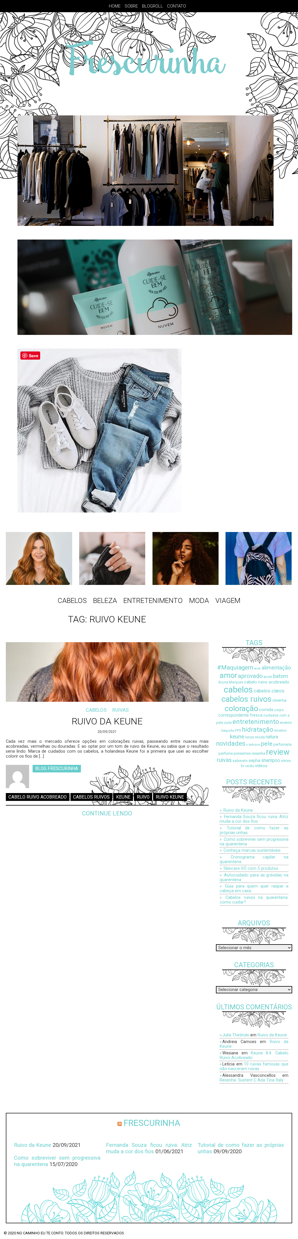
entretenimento (256, 722)
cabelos (238, 690)
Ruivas (120, 710)
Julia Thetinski (235, 1035)
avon (268, 676)
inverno (280, 730)
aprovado (250, 675)
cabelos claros (269, 691)
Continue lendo (107, 813)
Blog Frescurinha (56, 768)
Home (114, 6)
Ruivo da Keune (107, 721)
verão (249, 766)
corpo (278, 710)
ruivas (224, 760)
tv (242, 765)
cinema (279, 700)
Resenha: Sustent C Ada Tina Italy (251, 1080)
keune (123, 796)
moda (260, 737)
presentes (242, 753)
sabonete (240, 761)
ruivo (143, 796)
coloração (241, 708)
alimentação (276, 668)
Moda (199, 601)
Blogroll (152, 6)
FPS (238, 731)
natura (272, 737)
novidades (230, 743)
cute (228, 722)
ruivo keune (170, 796)
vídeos (261, 765)
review (278, 752)
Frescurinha (152, 1123)
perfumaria (282, 744)
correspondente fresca (240, 715)
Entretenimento (153, 601)
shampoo (270, 760)
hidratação (257, 729)
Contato (176, 6)
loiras (249, 737)
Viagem (227, 601)
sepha (254, 760)
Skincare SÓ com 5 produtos (251, 868)
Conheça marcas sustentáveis (252, 850)
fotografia (227, 731)
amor (228, 675)
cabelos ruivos (91, 796)
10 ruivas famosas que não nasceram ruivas (254, 1066)
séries (286, 761)
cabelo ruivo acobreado (37, 796)
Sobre (131, 6)
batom (280, 676)
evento (286, 722)
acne (257, 668)
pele (266, 743)
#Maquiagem (235, 667)
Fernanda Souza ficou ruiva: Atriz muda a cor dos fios (254, 819)
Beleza (105, 601)
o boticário (253, 745)
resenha (258, 753)
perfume (226, 753)
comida (266, 709)
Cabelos (72, 601)
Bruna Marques (231, 682)
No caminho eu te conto (40, 1233)
